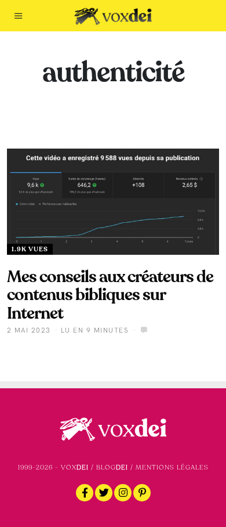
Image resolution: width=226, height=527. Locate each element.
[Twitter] (103, 492)
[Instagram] (123, 492)
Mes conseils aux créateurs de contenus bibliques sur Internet (110, 294)
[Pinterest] (142, 492)
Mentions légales (172, 467)
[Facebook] (84, 492)
